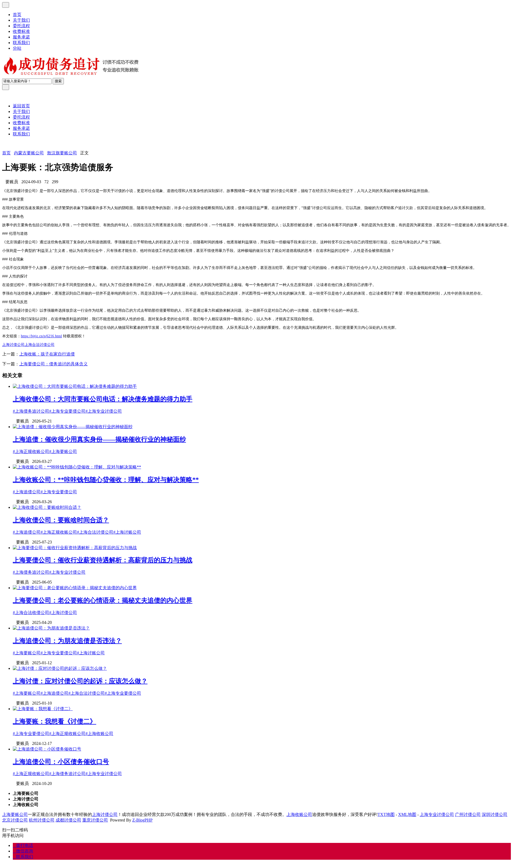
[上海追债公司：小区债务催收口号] (47, 749)
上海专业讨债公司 (437, 814)
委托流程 (21, 26)
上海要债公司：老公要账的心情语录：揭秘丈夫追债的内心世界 (102, 600)
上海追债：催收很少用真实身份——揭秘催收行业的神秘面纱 (99, 439)
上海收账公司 (299, 814)
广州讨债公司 (468, 814)
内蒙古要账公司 (29, 153)
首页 (17, 14)
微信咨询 (23, 851)
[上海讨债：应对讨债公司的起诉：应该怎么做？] (60, 668)
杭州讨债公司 (42, 820)
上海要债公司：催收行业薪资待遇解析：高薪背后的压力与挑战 (102, 560)
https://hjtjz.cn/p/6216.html (41, 336)
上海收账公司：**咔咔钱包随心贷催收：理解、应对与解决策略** (106, 479)
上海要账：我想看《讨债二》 (54, 721)
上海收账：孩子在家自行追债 (47, 354)
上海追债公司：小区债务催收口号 (61, 761)
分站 (17, 48)
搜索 (58, 81)
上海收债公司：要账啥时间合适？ (61, 520)
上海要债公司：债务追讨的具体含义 (53, 364)
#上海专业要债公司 (67, 411)
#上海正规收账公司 (31, 451)
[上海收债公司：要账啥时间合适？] (47, 507)
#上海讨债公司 (63, 612)
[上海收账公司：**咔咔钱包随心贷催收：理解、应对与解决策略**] (77, 467)
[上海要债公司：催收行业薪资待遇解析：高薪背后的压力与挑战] (75, 547)
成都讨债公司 (68, 820)
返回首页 (21, 106)
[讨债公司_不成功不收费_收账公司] (71, 75)
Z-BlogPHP (142, 820)
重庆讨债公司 (95, 820)
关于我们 (21, 20)
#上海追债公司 (27, 492)
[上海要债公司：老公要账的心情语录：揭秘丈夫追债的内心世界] (75, 587)
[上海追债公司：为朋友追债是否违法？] (51, 628)
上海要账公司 (15, 814)
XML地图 (407, 814)
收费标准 (21, 31)
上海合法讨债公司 (40, 345)
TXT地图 (386, 814)
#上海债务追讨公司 (31, 411)
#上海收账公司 (99, 733)
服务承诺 (21, 37)
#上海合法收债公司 (31, 612)
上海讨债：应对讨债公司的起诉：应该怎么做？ (80, 681)
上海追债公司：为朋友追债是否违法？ (67, 640)
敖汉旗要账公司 (62, 153)
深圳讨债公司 (494, 814)
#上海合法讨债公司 (95, 532)
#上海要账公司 (63, 451)
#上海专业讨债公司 (104, 411)
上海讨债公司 (13, 345)
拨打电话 (23, 845)
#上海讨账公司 (127, 532)
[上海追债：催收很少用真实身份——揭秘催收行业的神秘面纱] (73, 426)
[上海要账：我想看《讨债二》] (43, 708)
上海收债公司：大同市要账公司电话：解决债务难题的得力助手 (102, 399)
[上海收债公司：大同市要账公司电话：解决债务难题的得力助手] (75, 386)
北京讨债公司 (15, 820)
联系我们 (21, 42)
